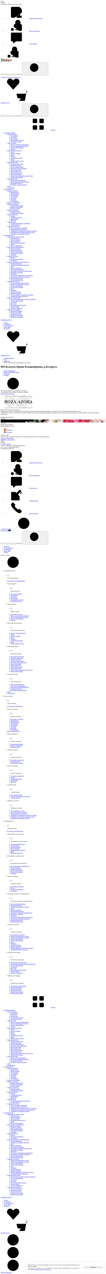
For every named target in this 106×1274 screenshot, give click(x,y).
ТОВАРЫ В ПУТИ (6, 320)
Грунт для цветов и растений (19, 228)
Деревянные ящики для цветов (19, 296)
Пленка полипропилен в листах (20, 283)
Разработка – (8, 439)
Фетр (12, 289)
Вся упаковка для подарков (18, 986)
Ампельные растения (17, 158)
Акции (6, 322)
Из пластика (14, 138)
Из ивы (13, 257)
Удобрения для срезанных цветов (20, 234)
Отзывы (6, 375)
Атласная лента (15, 238)
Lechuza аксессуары (16, 217)
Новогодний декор (12, 162)
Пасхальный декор (12, 179)
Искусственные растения (14, 150)
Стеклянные (14, 196)
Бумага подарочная (16, 312)
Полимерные (14, 201)
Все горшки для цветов (17, 760)
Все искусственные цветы (18, 633)
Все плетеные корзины (17, 886)
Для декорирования (9, 132)
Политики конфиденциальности (42, 1269)
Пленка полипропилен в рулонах (20, 284)
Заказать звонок (15, 77)
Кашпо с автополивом (13, 202)
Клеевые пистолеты (16, 250)
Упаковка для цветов (13, 281)
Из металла (14, 137)
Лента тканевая (15, 241)
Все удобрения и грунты (17, 811)
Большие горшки (15, 211)
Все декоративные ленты (18, 844)
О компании (7, 324)
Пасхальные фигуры (16, 183)
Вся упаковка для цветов (18, 934)
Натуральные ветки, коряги (18, 305)
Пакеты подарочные (16, 311)
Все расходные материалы (18, 904)
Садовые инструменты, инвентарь (20, 223)
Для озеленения (8, 189)
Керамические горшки (17, 213)
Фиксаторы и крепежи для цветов (20, 277)
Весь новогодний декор (17, 656)
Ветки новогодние (16, 171)
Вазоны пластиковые (17, 207)
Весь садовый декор (16, 795)
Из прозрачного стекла (17, 140)
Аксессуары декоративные (18, 180)
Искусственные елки (16, 173)
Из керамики (14, 135)
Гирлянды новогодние (17, 164)
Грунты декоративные (17, 300)
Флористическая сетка (17, 280)
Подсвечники (11, 187)
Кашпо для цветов (12, 190)
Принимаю (93, 1267)
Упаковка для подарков (13, 309)
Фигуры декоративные (17, 147)
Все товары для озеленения (15, 706)
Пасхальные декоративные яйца (20, 182)
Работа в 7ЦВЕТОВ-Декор (11, 372)
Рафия (12, 244)
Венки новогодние (16, 170)
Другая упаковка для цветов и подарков (22, 295)
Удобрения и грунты (13, 226)
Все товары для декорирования (16, 581)
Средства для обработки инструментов (22, 275)
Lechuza (13, 216)
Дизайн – (7, 438)
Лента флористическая (17, 269)
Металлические (15, 193)
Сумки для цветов (16, 292)
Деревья (13, 156)
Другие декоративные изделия (19, 146)
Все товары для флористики (15, 831)
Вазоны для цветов (12, 204)
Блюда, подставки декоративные (20, 144)
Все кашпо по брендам (17, 776)
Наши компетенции (9, 371)
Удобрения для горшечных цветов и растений (24, 231)
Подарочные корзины (17, 317)
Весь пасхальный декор (17, 684)
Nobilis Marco (14, 219)
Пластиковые (14, 195)
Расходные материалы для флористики (18, 262)
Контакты (7, 328)
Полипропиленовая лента (18, 242)
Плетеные (13, 198)
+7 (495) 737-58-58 (6, 77)
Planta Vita (13, 220)
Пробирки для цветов (17, 272)
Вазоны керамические (17, 205)
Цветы (12, 152)
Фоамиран (13, 290)
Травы (12, 159)
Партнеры (7, 373)
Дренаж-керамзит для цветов (19, 229)
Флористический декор (13, 297)
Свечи (9, 186)
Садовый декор (11, 222)
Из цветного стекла (16, 141)
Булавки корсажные (16, 263)
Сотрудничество (8, 325)
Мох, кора (13, 303)
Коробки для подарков (17, 315)
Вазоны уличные (15, 208)
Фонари (13, 149)
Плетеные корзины (12, 256)
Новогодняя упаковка (17, 177)
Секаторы (13, 254)
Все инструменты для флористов (20, 866)
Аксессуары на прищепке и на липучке (22, 176)
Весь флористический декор (18, 962)
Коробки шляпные (16, 293)
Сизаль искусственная (17, 287)
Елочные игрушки (16, 165)
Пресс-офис (7, 327)
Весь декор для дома (16, 614)
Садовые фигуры (15, 225)
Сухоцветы (14, 302)
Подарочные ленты (16, 314)
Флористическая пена (17, 278)
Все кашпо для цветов (17, 719)
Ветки (12, 155)
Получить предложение (7, 393)
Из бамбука (14, 260)
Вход (9, 530)
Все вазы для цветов (16, 594)
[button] (13, 90)
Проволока (14, 274)
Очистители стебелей (17, 253)
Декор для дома (11, 143)
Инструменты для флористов (15, 247)
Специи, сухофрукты (17, 308)
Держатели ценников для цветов (20, 265)
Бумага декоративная (17, 286)
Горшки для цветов (12, 210)
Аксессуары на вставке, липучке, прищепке (23, 299)
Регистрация (4, 530)
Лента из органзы (16, 240)
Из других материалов (17, 259)
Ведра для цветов (15, 248)
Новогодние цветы (16, 174)
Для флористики (8, 235)
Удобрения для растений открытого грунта (23, 232)
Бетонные (13, 199)
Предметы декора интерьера (18, 168)
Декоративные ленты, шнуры (15, 237)
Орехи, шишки (15, 306)
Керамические (15, 192)
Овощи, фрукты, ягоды (17, 161)
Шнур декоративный (16, 245)
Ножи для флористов (17, 251)
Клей (12, 266)
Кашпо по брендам (12, 214)
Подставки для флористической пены (21, 271)
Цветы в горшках (15, 153)
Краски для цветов (16, 268)
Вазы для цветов (12, 134)
